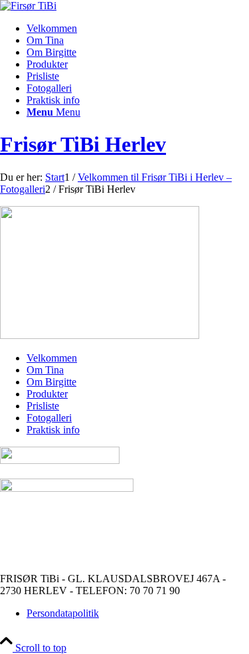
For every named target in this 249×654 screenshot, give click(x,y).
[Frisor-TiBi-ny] (28, 5)
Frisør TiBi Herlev (83, 144)
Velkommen (52, 358)
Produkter (47, 393)
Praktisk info (53, 429)
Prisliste (43, 405)
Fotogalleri (49, 417)
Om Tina (45, 370)
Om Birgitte (51, 381)
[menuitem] (138, 29)
